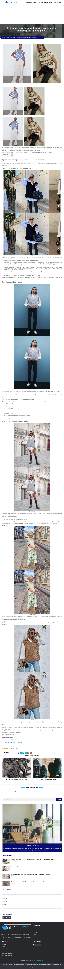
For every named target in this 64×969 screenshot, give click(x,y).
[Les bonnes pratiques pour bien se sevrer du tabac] (6, 868)
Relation (46, 2)
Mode (50, 2)
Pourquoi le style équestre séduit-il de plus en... (17, 779)
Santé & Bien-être (38, 2)
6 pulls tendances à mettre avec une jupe (13, 742)
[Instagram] (9, 917)
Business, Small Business (8, 895)
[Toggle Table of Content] (9, 155)
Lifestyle (5, 898)
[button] (18, 753)
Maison (54, 2)
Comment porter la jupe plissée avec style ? (13, 740)
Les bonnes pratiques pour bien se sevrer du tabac (21, 866)
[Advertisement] (32, 14)
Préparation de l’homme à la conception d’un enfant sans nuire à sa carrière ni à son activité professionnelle (32, 859)
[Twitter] (6, 917)
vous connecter (10, 791)
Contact (59, 2)
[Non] (62, 966)
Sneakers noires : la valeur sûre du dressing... (47, 779)
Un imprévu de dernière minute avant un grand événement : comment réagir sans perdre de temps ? (30, 874)
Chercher (59, 799)
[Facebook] (3, 917)
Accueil (3, 37)
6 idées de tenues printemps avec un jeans (13, 744)
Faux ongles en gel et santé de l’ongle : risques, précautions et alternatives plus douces (28, 881)
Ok (32, 967)
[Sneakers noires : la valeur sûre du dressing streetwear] (47, 768)
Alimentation (29, 2)
